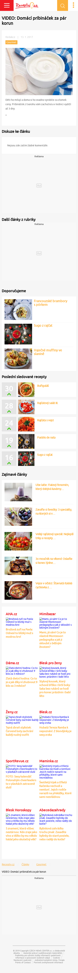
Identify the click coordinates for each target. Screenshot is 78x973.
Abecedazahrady (52, 810)
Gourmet (41, 864)
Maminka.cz (48, 761)
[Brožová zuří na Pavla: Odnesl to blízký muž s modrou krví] (22, 621)
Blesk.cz (45, 712)
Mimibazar (47, 614)
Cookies (56, 957)
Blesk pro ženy (50, 663)
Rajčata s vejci (45, 420)
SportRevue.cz (17, 761)
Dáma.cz (12, 663)
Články (25, 864)
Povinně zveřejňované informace (48, 962)
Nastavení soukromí (22, 960)
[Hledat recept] (62, 5)
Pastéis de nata (46, 437)
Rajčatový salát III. (47, 403)
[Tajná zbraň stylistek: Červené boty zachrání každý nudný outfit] (22, 719)
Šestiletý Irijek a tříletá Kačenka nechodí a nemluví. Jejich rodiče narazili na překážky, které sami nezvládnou (55, 789)
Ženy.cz (12, 712)
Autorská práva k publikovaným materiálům (42, 953)
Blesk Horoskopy (18, 810)
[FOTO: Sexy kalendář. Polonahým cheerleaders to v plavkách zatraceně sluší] (22, 768)
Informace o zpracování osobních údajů (32, 957)
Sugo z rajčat (45, 454)
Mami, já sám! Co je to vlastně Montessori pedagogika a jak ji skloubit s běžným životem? (52, 639)
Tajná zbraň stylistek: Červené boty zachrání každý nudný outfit (19, 731)
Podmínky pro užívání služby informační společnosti (38, 955)
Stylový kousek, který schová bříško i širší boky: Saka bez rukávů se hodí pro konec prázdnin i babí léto (55, 688)
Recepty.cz (8, 864)
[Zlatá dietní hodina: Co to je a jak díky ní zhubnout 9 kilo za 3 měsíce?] (22, 670)
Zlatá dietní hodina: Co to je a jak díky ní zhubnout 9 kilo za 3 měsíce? (21, 682)
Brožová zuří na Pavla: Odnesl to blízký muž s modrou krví (19, 633)
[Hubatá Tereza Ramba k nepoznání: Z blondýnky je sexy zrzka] (55, 719)
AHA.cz (11, 614)
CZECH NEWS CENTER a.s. (41, 950)
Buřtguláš (43, 385)
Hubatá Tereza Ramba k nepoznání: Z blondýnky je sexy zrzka (55, 731)
